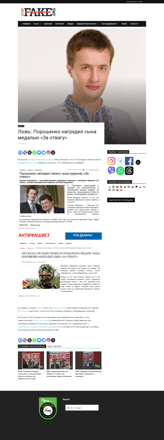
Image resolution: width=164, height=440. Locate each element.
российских (33, 159)
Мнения (48, 24)
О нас (36, 24)
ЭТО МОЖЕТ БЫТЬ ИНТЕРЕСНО (32, 346)
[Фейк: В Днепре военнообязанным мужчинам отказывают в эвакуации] (88, 360)
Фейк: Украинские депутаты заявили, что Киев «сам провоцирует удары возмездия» (59, 374)
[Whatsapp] (34, 152)
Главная (26, 24)
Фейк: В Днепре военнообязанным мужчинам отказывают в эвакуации (88, 374)
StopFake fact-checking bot (121, 200)
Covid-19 (134, 24)
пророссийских (47, 159)
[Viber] (25, 152)
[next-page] (23, 383)
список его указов (41, 320)
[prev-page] (19, 383)
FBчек (124, 24)
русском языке (58, 308)
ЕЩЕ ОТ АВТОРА (54, 346)
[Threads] (53, 152)
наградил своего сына (28, 163)
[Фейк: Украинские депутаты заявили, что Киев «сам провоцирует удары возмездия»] (60, 360)
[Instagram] (48, 152)
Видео (70, 24)
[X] (29, 152)
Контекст (59, 24)
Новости (21, 126)
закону (40, 308)
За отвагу (23, 311)
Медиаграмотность (86, 24)
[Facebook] (20, 152)
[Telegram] (44, 152)
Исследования (109, 24)
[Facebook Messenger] (39, 152)
